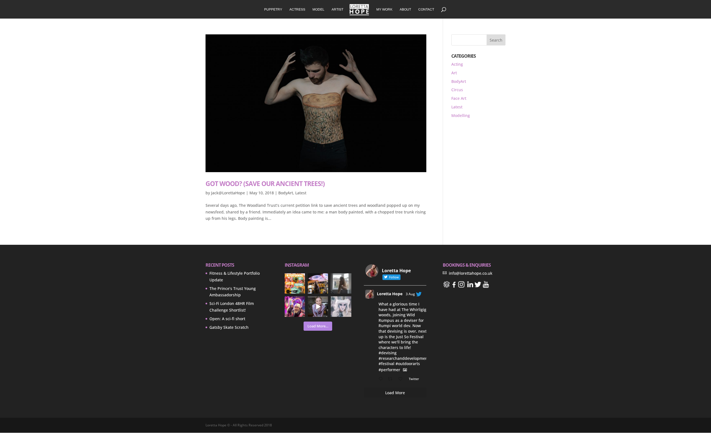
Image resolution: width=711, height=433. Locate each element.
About (405, 9)
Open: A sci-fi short (227, 318)
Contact (426, 9)
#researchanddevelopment (404, 358)
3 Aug (410, 294)
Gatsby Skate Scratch (229, 327)
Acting (457, 64)
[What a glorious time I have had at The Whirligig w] (295, 283)
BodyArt (285, 192)
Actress (297, 9)
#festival (386, 363)
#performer (389, 369)
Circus (457, 89)
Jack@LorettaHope (228, 192)
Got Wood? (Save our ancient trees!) (265, 183)
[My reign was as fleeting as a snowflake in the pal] (341, 306)
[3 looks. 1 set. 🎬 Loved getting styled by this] (318, 306)
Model (318, 9)
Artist (337, 9)
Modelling (460, 115)
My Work (384, 9)
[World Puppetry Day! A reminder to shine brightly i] (318, 283)
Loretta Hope (389, 293)
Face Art (458, 98)
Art (454, 72)
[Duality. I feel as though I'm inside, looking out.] (341, 283)
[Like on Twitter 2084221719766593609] (402, 379)
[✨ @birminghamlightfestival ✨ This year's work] (295, 306)
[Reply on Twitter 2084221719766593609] (382, 379)
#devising (388, 352)
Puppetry (273, 9)
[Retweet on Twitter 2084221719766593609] (392, 379)
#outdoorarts (407, 363)
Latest (300, 192)
